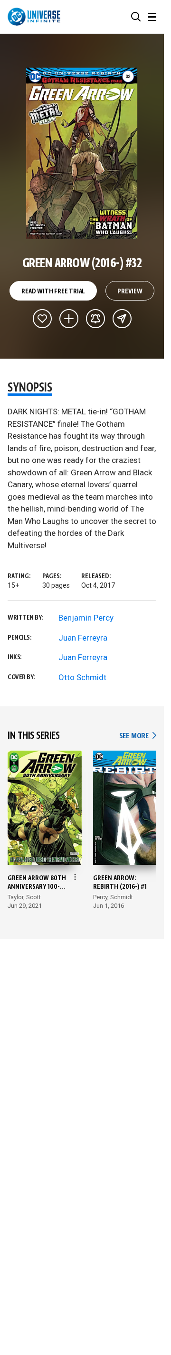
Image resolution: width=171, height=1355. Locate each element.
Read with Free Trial (53, 291)
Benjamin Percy (86, 617)
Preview (129, 291)
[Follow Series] (95, 318)
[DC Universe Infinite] (34, 16)
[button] (136, 16)
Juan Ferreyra (82, 637)
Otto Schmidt (82, 677)
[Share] (122, 318)
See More (137, 736)
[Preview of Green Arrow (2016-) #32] (82, 153)
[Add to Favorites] (42, 318)
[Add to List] (68, 318)
